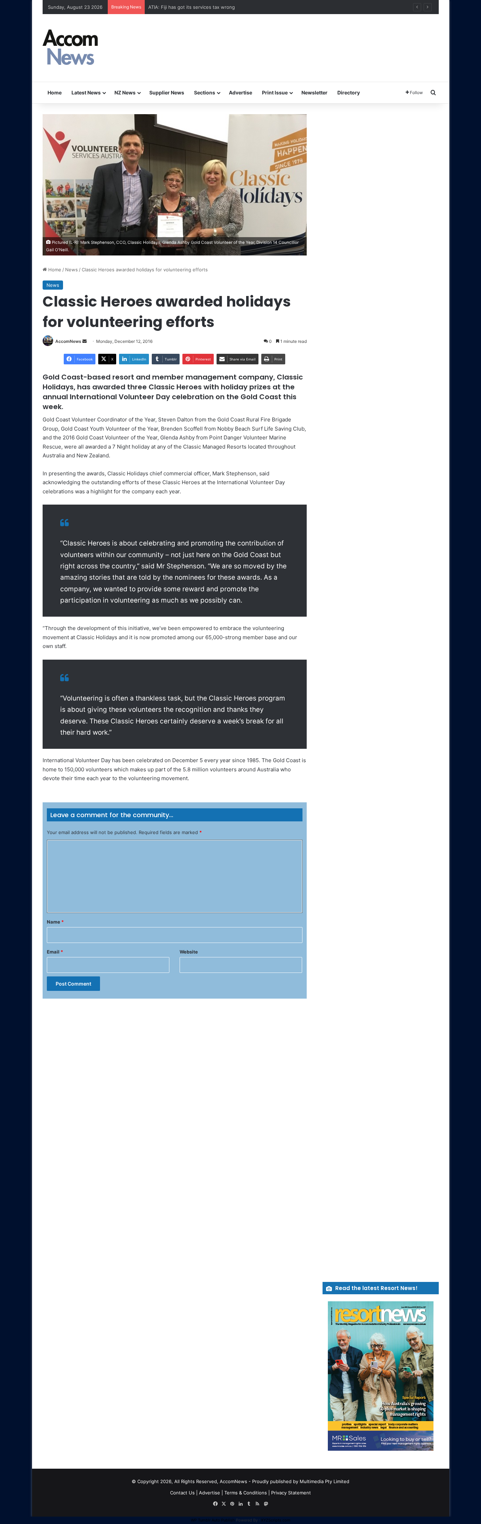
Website (189, 952)
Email (55, 952)
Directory (348, 92)
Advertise (240, 92)
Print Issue (275, 92)
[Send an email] (84, 341)
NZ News (125, 92)
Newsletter (314, 92)
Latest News (86, 92)
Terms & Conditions (245, 1492)
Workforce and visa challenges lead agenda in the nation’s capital (219, 7)
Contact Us (182, 1492)
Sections (204, 92)
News (71, 269)
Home (55, 92)
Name (55, 922)
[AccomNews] (71, 48)
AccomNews (68, 341)
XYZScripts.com (276, 1520)
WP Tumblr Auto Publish (213, 1520)
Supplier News (166, 92)
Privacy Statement (291, 1492)
